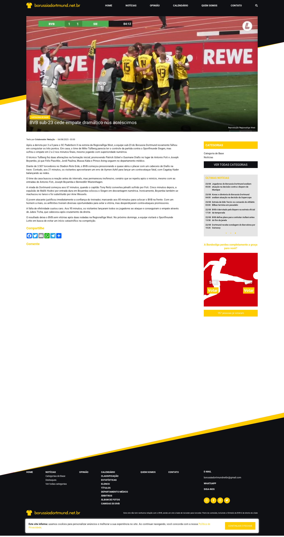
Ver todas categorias (231, 164)
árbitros (106, 495)
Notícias (208, 157)
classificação (109, 476)
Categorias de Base (55, 476)
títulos (106, 488)
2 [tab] (230, 233)
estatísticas (109, 480)
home (108, 5)
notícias (131, 5)
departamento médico (114, 491)
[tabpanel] (230, 206)
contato (236, 5)
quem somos (209, 5)
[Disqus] (102, 290)
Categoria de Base (214, 153)
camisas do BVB (110, 503)
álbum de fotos (110, 499)
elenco (105, 484)
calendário (180, 5)
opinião (155, 5)
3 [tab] (235, 233)
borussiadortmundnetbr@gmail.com (222, 477)
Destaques (51, 480)
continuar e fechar (240, 526)
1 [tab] (226, 233)
